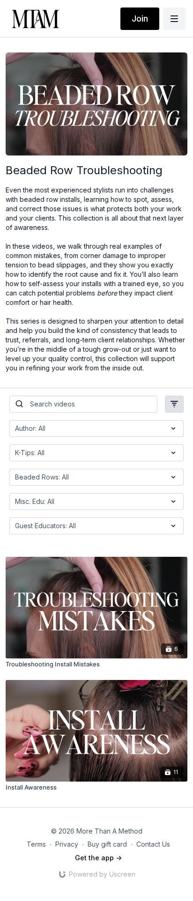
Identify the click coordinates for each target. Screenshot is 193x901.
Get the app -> (98, 858)
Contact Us (153, 844)
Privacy (66, 844)
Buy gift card (107, 844)
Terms (36, 844)
